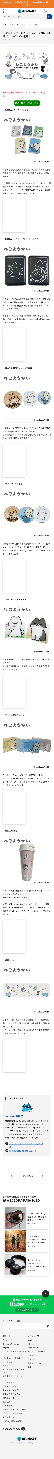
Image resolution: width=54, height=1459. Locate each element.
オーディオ (8, 1362)
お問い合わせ (9, 1417)
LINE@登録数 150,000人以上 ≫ (23, 1151)
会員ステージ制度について (14, 1390)
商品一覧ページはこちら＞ (27, 103)
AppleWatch (8, 1347)
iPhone (31, 1343)
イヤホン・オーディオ (37, 1351)
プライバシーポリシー (12, 1413)
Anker (5, 1340)
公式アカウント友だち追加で (27, 1304)
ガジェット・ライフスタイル (14, 1370)
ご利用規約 (8, 1405)
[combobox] (27, 16)
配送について (9, 1398)
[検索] (49, 16)
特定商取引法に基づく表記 (14, 1409)
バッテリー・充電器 (11, 1358)
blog (11, 24)
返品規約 (7, 1401)
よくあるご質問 (9, 1386)
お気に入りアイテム (11, 1394)
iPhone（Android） (11, 1343)
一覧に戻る (26, 1176)
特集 (29, 1367)
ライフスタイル (34, 1363)
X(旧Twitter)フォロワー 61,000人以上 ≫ (26, 1145)
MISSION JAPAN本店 (12, 1421)
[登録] (48, 1326)
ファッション (9, 1365)
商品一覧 (7, 1336)
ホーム (5, 24)
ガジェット (32, 1359)
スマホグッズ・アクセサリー (14, 1352)
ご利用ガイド (9, 1382)
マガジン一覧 (33, 1336)
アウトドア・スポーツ (12, 1376)
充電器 (30, 1355)
